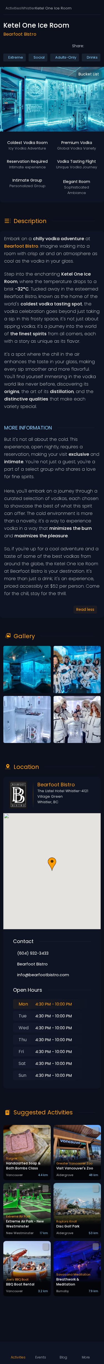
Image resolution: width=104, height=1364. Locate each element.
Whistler (28, 8)
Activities (13, 8)
